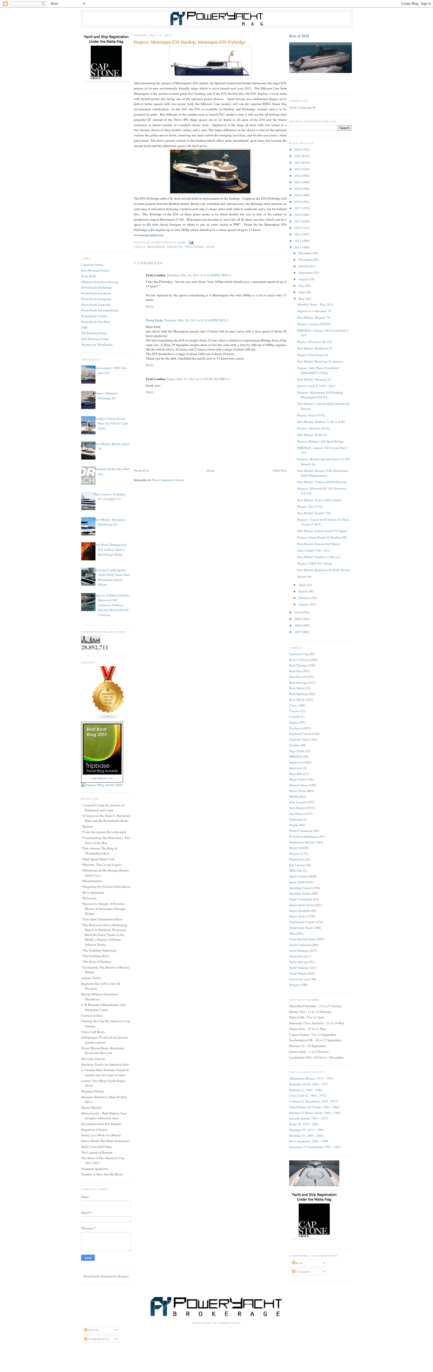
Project (294, 847)
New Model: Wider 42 (312, 435)
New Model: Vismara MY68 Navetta (322, 482)
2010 (298, 612)
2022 (298, 175)
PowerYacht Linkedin (96, 304)
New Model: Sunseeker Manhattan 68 (110, 522)
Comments (302, 1271)
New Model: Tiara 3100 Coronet (319, 500)
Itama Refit (88, 276)
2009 (298, 619)
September (305, 272)
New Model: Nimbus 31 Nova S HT (321, 421)
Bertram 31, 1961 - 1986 (305, 1090)
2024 (298, 162)
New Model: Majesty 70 (313, 317)
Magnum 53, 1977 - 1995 (306, 1130)
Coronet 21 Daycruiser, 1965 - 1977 (313, 1101)
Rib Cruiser (297, 865)
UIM (84, 327)
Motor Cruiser (298, 785)
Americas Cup (298, 654)
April (302, 584)
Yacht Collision (299, 944)
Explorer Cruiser (300, 733)
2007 (298, 632)
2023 (298, 169)
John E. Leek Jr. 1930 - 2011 (316, 386)
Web (292, 933)
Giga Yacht (296, 751)
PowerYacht (154, 320)
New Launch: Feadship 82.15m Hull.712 (109, 496)
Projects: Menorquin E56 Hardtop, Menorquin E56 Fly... (320, 395)
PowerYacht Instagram (96, 299)
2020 (298, 188)
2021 (298, 182)
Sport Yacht (297, 882)
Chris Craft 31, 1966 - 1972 (307, 1095)
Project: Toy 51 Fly (310, 506)
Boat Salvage (298, 682)
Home (211, 470)
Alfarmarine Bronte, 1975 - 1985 (311, 1078)
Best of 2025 (299, 36)
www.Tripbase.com (102, 778)
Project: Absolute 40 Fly (313, 428)
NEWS (293, 796)
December (305, 253)
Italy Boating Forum (95, 270)
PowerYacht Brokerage (96, 287)
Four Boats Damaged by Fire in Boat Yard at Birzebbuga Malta (110, 549)
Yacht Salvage (298, 962)
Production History (302, 842)
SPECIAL (295, 870)
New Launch (297, 802)
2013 (298, 234)
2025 (298, 156)
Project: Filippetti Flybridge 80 (106, 395)
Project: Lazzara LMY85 (314, 324)
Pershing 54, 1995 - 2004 (306, 1135)
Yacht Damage (299, 950)
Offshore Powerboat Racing (99, 282)
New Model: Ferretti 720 (314, 513)
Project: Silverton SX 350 (314, 341)
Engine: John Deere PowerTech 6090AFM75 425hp (318, 370)
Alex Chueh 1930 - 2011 (314, 550)
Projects (175, 246)
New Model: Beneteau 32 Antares (320, 361)
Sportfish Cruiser (300, 888)
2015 (298, 221)
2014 (298, 227)
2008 (298, 625)
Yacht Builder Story (302, 939)
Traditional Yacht (200, 246)
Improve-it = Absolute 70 (314, 311)
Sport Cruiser (298, 876)
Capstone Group (92, 264)
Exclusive (296, 728)
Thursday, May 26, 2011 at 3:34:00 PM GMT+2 (199, 275)
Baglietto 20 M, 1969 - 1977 (308, 1084)
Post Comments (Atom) (168, 480)
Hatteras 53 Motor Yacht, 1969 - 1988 (314, 1112)
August (303, 279)
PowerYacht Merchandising (100, 310)
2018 (298, 201)
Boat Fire (295, 671)
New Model (297, 808)
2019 (298, 195)
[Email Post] (190, 242)
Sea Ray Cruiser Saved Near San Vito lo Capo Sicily (111, 423)
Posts (299, 1263)
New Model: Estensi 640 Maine (318, 544)
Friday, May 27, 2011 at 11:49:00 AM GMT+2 (198, 379)
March (303, 591)
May (301, 298)
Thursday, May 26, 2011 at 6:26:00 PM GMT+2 (196, 320)
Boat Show (296, 688)
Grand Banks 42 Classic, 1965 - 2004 (314, 1107)
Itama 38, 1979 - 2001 (304, 1124)
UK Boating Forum (94, 333)
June (301, 292)
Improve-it (296, 762)
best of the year (299, 979)
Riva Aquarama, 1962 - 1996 (308, 1141)
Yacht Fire (296, 956)
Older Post (280, 470)
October (304, 266)
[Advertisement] (106, 172)
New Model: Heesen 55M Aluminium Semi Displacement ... (322, 473)
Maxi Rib (295, 773)
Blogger (123, 1276)
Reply (150, 306)
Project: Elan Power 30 (312, 355)
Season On (304, 576)
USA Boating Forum (95, 338)
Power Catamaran (301, 830)
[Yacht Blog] (108, 719)
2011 (298, 247)
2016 (298, 214)
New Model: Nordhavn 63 (315, 348)
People (293, 825)
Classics (294, 711)
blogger (294, 984)
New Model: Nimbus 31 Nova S (318, 557)
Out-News (295, 813)
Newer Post (141, 470)
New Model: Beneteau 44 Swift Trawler (323, 570)
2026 (298, 149)
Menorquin (156, 246)
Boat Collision (299, 659)
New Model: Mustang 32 (314, 379)
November (305, 259)
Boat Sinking (298, 694)
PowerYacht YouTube (95, 321)
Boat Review (298, 676)
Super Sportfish (299, 910)
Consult (294, 716)
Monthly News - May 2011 (315, 304)
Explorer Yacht (299, 739)
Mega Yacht (297, 779)
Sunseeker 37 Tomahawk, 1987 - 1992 (315, 1147)
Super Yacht (297, 916)
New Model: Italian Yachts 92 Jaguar (322, 531)
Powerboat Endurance (304, 836)
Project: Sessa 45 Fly (311, 415)
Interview (295, 768)
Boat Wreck (297, 699)
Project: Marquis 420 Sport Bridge (320, 441)
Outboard (295, 819)
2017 (298, 208)
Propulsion (296, 859)
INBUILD (295, 756)
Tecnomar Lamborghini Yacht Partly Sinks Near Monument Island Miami (112, 577)
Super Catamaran (300, 899)
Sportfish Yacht (299, 893)
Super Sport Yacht (301, 905)
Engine (294, 722)
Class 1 (294, 705)
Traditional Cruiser (302, 922)
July (301, 285)
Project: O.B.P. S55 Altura (314, 563)
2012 (298, 240)
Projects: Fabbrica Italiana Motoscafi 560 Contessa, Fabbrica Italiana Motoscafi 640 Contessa (112, 605)
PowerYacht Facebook (96, 293)
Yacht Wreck (297, 973)
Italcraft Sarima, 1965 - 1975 (308, 1118)
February (304, 597)
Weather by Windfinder (97, 344)
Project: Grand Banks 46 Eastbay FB (322, 537)
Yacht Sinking (298, 967)
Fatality (294, 745)
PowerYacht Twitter (94, 316)
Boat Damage (298, 665)
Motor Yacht (297, 791)
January (304, 604)
